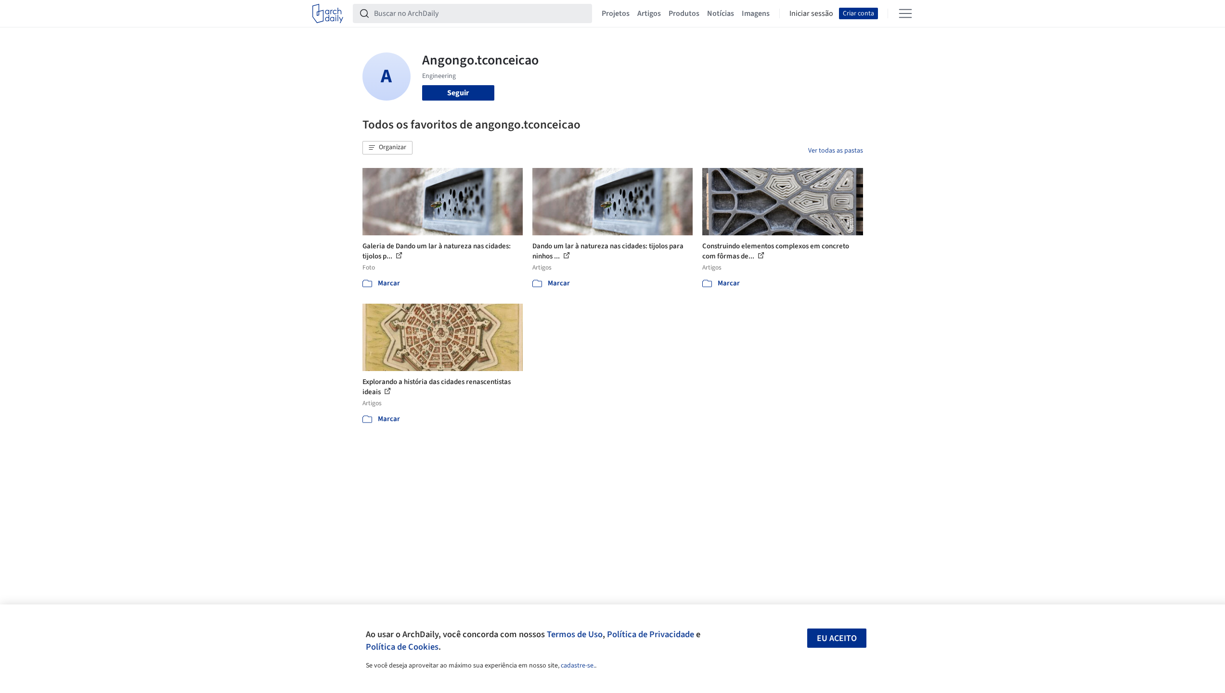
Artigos (649, 13)
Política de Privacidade (650, 634)
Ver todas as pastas (835, 150)
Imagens (756, 13)
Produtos (684, 13)
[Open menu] (905, 13)
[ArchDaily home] (327, 13)
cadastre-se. (578, 665)
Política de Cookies (402, 647)
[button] (387, 147)
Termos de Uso (575, 634)
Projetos (616, 13)
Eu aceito (837, 638)
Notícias (720, 13)
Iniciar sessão (811, 13)
